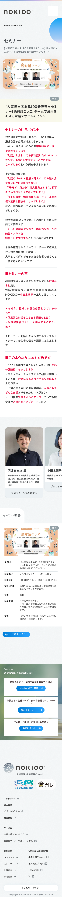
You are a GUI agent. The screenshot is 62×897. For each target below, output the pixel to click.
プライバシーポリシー (31, 888)
